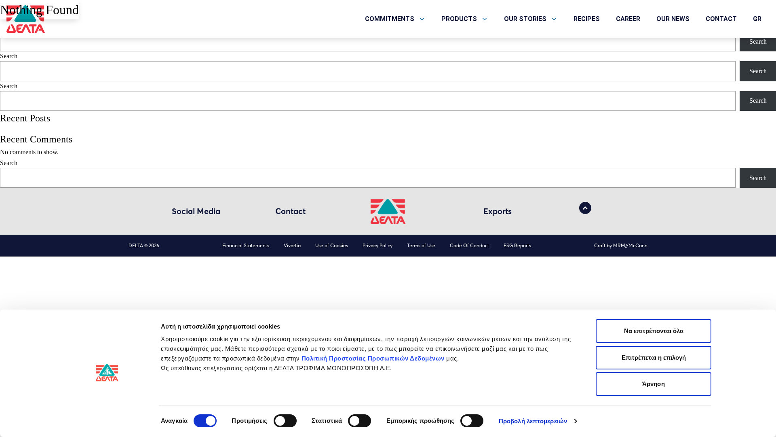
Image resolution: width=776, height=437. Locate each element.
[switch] (285, 420)
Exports (497, 211)
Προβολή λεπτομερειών (533, 421)
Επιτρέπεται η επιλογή (654, 357)
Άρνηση (653, 383)
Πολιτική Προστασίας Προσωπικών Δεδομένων (373, 358)
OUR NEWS (673, 19)
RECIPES (587, 19)
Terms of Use (421, 245)
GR (757, 19)
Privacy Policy (377, 245)
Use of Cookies (331, 245)
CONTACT (721, 19)
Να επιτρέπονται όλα (653, 330)
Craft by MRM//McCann (620, 245)
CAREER (628, 19)
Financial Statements (245, 245)
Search (758, 41)
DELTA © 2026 (144, 245)
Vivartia (292, 245)
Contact (290, 211)
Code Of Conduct (469, 245)
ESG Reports (517, 245)
